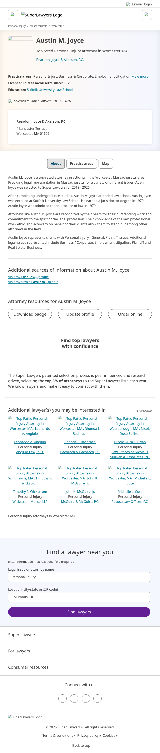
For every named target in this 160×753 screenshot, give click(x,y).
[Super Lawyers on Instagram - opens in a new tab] (74, 698)
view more (140, 76)
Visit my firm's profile (33, 282)
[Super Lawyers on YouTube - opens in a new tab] (86, 698)
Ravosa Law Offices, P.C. (130, 501)
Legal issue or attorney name (31, 569)
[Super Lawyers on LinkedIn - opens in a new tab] (97, 698)
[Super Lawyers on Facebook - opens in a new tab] (62, 698)
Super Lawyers (22, 634)
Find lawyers (79, 612)
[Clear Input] (145, 576)
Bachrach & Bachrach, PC (80, 452)
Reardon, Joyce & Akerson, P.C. (60, 59)
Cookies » (110, 735)
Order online (130, 314)
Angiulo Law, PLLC (30, 452)
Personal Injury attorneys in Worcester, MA (41, 516)
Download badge (30, 314)
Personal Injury (17, 26)
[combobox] (79, 577)
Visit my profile (28, 277)
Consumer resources (28, 667)
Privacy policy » (89, 735)
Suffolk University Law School (50, 89)
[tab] (56, 164)
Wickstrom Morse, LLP (30, 501)
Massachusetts (38, 26)
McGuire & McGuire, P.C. (80, 501)
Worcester (57, 26)
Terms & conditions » (59, 735)
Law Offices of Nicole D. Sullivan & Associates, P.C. (130, 454)
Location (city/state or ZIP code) (33, 589)
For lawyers (19, 651)
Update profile (80, 314)
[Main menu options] (13, 15)
